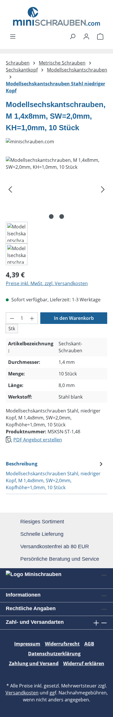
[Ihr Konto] (86, 36)
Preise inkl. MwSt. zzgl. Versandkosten (47, 283)
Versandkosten (22, 693)
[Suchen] (72, 36)
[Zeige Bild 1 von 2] (51, 216)
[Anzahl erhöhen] (32, 318)
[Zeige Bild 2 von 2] (61, 216)
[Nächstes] (103, 189)
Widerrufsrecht (62, 644)
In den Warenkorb (74, 318)
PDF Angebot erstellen (37, 440)
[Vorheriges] (10, 189)
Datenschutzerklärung (54, 653)
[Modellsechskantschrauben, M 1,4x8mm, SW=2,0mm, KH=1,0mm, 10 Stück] (56, 189)
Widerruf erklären (83, 663)
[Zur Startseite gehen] (56, 16)
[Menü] (13, 36)
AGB (89, 644)
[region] (56, 211)
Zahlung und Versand (34, 663)
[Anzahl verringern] (12, 318)
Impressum (27, 644)
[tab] (55, 475)
